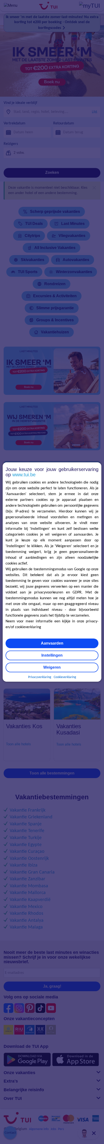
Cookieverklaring (65, 677)
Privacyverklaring (39, 677)
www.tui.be (24, 474)
